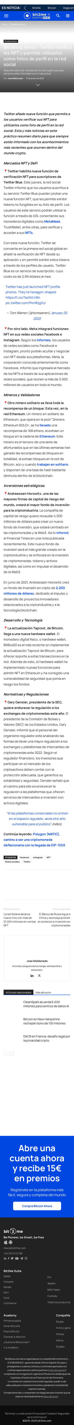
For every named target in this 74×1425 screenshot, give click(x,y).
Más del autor (43, 992)
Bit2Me (36, 7)
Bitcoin (52, 7)
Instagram (38, 857)
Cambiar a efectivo (14, 1336)
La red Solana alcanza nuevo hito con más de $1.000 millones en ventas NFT (20, 919)
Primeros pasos (12, 1320)
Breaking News (18, 24)
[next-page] (11, 1053)
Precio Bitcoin (11, 1331)
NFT (48, 857)
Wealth (51, 1283)
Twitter (27, 861)
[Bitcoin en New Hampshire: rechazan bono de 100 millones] (13, 1023)
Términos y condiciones (18, 1413)
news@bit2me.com (15, 1248)
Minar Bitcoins (12, 1326)
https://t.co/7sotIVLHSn (23, 297)
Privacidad (39, 1413)
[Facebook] (7, 102)
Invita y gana (63, 1327)
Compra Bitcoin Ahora (37, 1206)
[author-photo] (37, 956)
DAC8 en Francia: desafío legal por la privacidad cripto (46, 1038)
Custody (52, 1296)
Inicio (4, 24)
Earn (6, 1292)
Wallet (7, 1276)
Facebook (24, 857)
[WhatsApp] (23, 102)
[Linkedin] (32, 102)
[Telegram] (56, 102)
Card (6, 1297)
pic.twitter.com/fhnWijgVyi (26, 303)
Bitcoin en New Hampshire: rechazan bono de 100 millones (44, 1021)
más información (57, 1370)
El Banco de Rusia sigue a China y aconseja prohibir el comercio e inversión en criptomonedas (54, 919)
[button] (6, 16)
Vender (7, 1287)
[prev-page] (6, 1053)
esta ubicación (50, 1396)
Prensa (60, 1334)
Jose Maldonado (15, 78)
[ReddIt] (40, 102)
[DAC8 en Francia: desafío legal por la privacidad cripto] (13, 1040)
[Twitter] (15, 102)
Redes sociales (12, 861)
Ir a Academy (11, 1347)
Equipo (60, 1321)
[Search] (58, 16)
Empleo (60, 1346)
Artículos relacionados (18, 992)
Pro (49, 1277)
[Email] (48, 102)
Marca (59, 1340)
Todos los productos (58, 1302)
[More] (65, 102)
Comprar (9, 1281)
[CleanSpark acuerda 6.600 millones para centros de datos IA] (13, 1006)
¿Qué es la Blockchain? (17, 1342)
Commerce (10, 1303)
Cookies (51, 1413)
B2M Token (53, 1289)
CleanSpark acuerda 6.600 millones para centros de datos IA (46, 1004)
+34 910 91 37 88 (13, 1253)
